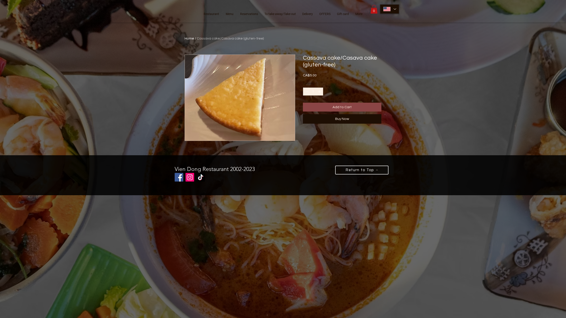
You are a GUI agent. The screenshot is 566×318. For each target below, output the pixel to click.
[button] (374, 9)
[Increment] (320, 91)
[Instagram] (189, 177)
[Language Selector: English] (389, 9)
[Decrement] (306, 91)
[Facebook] (179, 177)
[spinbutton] (313, 91)
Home (189, 38)
